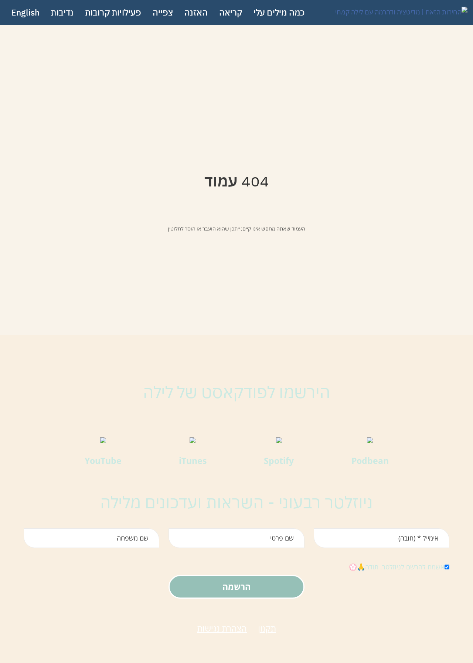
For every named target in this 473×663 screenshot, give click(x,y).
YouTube (103, 461)
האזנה (196, 12)
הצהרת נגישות (222, 628)
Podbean (370, 461)
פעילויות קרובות (113, 12)
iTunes (193, 461)
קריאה (230, 12)
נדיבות (62, 12)
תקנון (267, 628)
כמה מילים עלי (279, 12)
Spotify (279, 461)
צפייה (163, 12)
